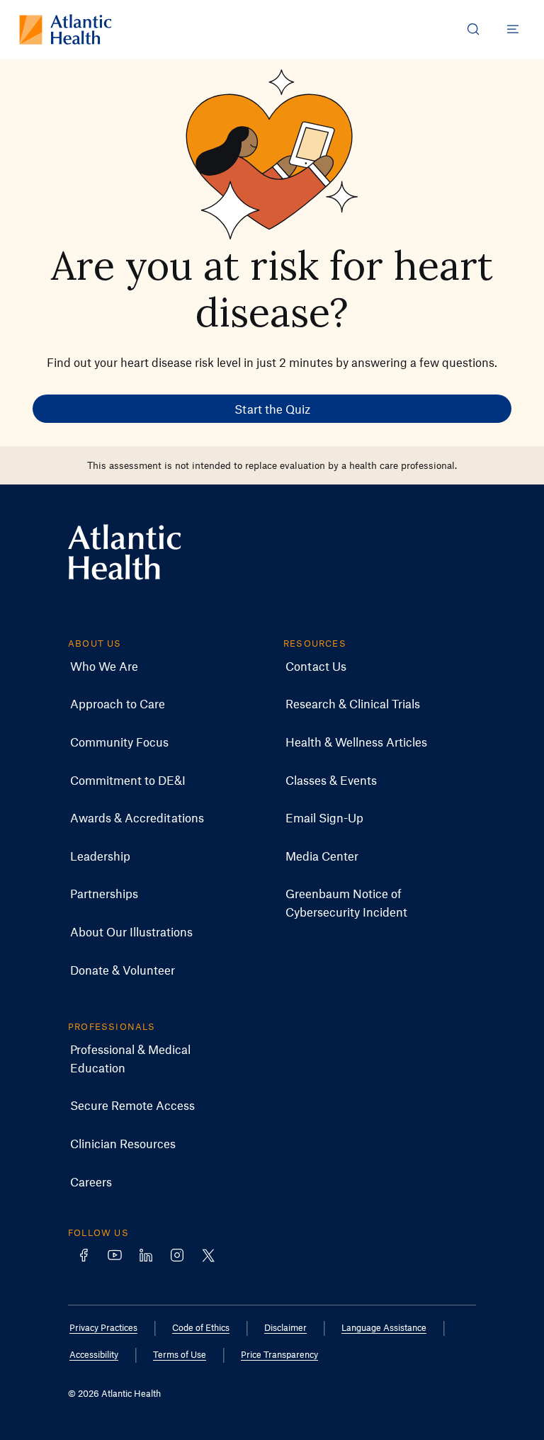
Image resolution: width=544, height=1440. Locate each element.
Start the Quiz (272, 409)
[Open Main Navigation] (513, 29)
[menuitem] (104, 666)
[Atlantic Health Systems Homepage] (65, 29)
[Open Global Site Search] (473, 29)
